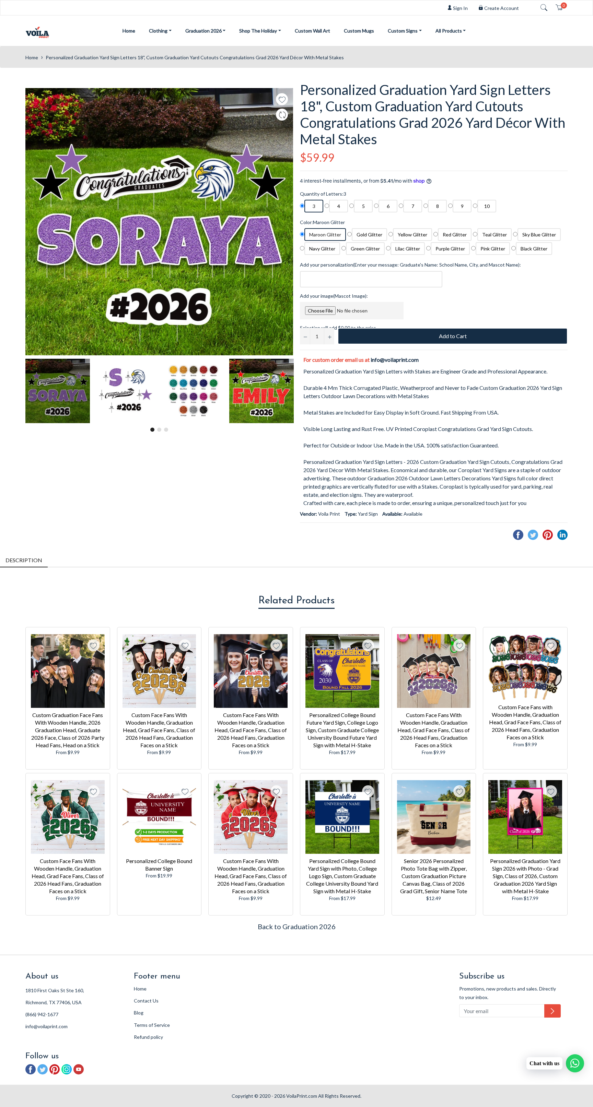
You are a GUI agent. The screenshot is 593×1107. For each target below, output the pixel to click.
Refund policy (148, 1037)
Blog (138, 1013)
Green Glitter (365, 248)
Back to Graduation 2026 (297, 926)
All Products (448, 31)
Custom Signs (403, 31)
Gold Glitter (369, 234)
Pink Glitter (492, 248)
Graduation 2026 (203, 31)
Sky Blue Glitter (539, 234)
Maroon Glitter (325, 234)
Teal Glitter (494, 234)
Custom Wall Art (312, 31)
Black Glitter (534, 248)
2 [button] (159, 430)
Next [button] (288, 391)
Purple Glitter (450, 248)
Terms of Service (152, 1025)
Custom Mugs (359, 31)
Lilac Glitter (407, 248)
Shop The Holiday (258, 31)
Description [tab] (23, 560)
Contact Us (146, 1001)
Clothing (158, 31)
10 (487, 206)
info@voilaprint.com (395, 359)
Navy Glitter (322, 248)
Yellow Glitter (412, 234)
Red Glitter (455, 234)
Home (129, 31)
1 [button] (152, 430)
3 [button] (166, 430)
